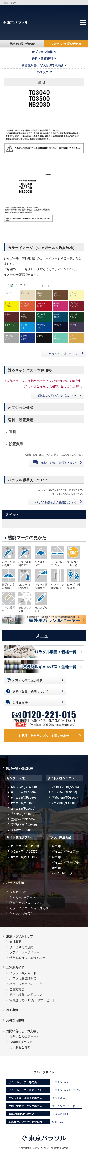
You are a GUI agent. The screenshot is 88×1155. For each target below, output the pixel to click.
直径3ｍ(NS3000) (23, 819)
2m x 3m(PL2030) (23, 808)
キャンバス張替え (21, 913)
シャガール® (17, 892)
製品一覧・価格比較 (19, 768)
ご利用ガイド (15, 967)
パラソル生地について (63, 354)
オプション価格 (42, 52)
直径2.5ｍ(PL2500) (24, 824)
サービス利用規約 (21, 947)
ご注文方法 (20, 702)
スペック (42, 72)
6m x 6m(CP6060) (23, 792)
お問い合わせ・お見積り (22, 1031)
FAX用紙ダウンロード (24, 1042)
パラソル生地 (15, 883)
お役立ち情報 (15, 1020)
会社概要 (15, 941)
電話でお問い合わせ (22, 44)
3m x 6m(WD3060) (24, 857)
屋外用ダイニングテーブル (65, 859)
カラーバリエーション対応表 (28, 908)
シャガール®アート (22, 897)
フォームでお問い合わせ (66, 44)
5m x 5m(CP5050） (24, 797)
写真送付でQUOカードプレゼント (32, 1000)
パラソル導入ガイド (22, 973)
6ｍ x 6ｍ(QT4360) (24, 786)
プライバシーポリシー (24, 952)
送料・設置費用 (42, 58)
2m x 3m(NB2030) (64, 803)
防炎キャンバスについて (25, 902)
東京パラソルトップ (19, 936)
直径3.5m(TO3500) (65, 797)
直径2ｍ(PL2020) (22, 814)
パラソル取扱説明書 (22, 978)
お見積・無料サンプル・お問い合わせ (44, 735)
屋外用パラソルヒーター (64, 870)
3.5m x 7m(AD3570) (24, 851)
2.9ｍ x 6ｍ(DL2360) (25, 846)
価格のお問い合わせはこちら (57, 395)
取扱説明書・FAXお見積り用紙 (42, 65)
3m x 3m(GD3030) (64, 792)
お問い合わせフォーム (24, 1036)
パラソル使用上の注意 (28, 680)
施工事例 (12, 1010)
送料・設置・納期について (30, 691)
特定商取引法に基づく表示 (27, 957)
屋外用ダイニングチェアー (65, 848)
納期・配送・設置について (59, 462)
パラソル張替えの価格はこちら (56, 502)
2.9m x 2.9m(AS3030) (67, 786)
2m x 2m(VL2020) (23, 803)
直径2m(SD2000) (22, 830)
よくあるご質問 (19, 1047)
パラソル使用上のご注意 (25, 983)
